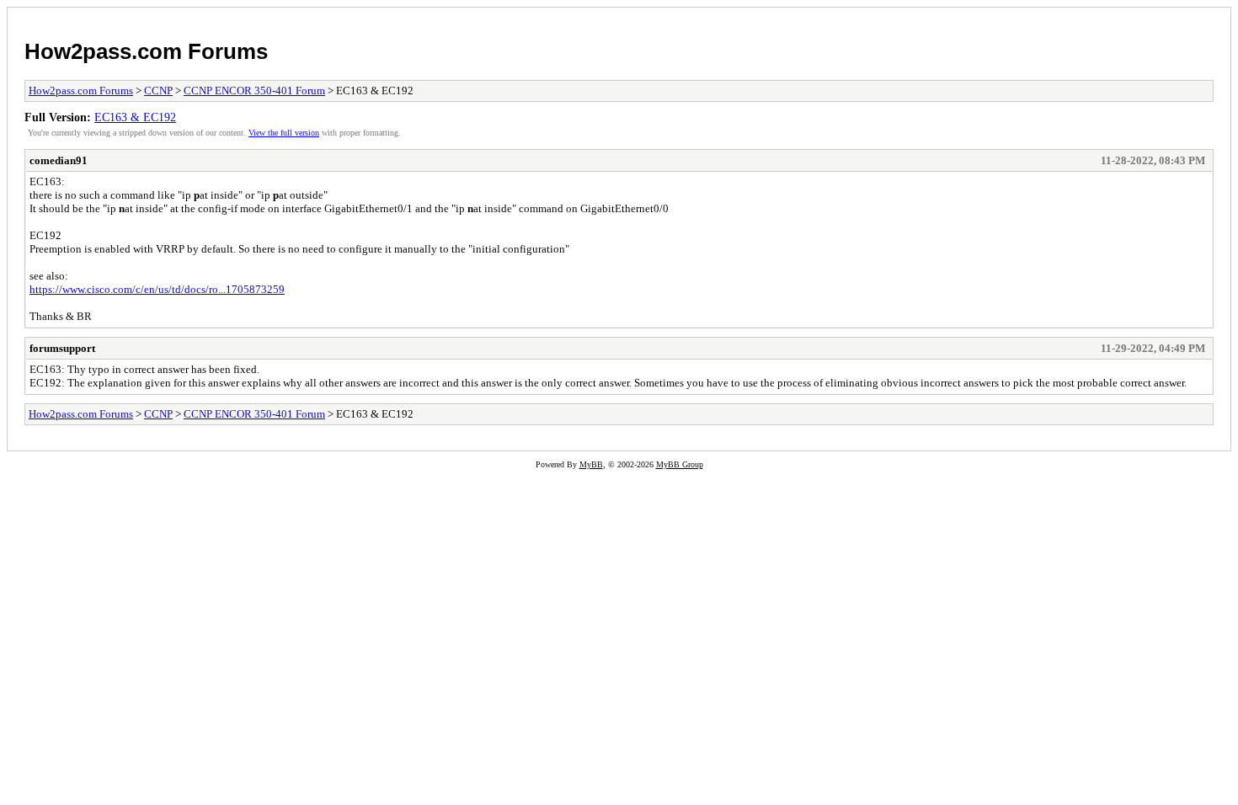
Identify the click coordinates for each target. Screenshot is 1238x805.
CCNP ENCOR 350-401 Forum (254, 90)
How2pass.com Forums (146, 51)
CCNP (158, 90)
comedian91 (58, 160)
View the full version (283, 132)
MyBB (591, 464)
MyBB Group (679, 464)
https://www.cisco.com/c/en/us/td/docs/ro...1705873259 (157, 289)
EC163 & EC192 (135, 117)
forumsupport (62, 348)
